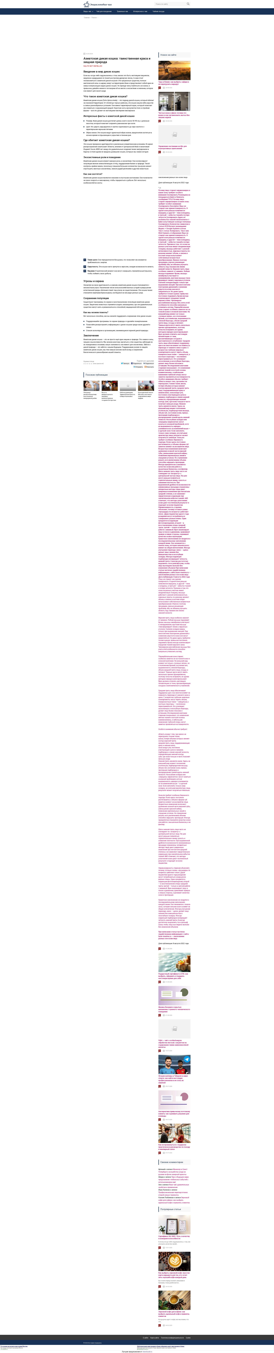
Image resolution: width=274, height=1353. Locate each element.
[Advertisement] (137, 36)
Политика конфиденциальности (172, 1338)
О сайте (145, 1338)
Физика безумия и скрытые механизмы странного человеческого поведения (174, 1009)
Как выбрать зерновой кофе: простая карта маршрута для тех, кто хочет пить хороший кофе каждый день (174, 1275)
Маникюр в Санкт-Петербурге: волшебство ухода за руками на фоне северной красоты (173, 1171)
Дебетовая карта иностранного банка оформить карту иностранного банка (156, 1348)
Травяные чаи (122, 11)
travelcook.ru (147, 1352)
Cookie (188, 1338)
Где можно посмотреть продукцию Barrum (12, 1348)
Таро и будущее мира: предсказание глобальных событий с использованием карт (173, 1179)
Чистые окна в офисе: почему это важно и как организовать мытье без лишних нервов (174, 115)
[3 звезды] (88, 363)
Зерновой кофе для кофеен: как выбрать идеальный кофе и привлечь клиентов (174, 1200)
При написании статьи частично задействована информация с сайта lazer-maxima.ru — (173, 934)
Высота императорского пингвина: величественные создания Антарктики (109, 396)
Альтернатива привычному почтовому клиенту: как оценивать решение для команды (174, 1113)
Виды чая (87, 11)
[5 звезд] (92, 363)
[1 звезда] (84, 363)
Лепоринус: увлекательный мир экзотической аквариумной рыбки (90, 395)
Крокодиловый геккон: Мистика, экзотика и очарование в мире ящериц (145, 395)
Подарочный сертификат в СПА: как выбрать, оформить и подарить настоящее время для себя (173, 976)
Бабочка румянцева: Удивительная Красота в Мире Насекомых (127, 394)
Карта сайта (154, 1338)
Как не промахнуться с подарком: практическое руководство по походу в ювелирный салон (174, 1147)
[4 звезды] (90, 363)
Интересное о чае (140, 11)
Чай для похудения (104, 11)
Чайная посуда (158, 11)
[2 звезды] (86, 363)
